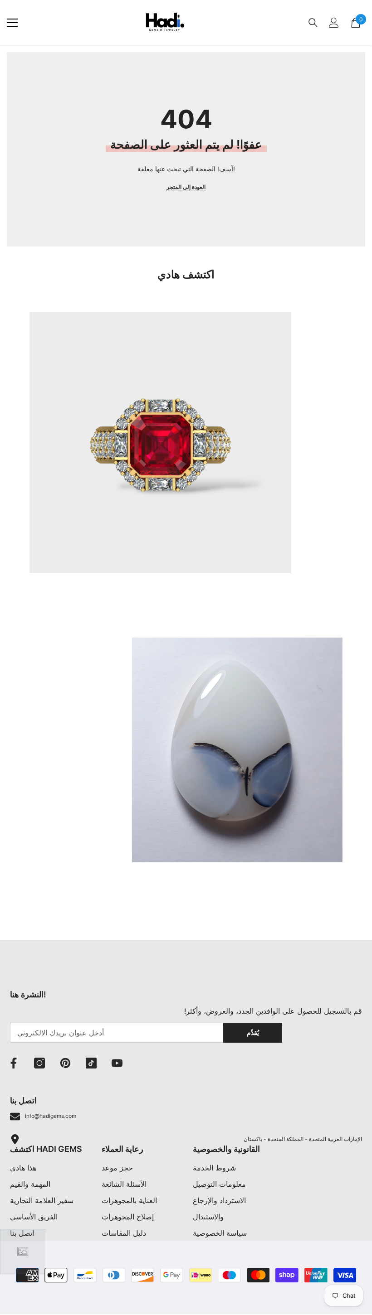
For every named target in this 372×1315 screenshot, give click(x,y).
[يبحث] (313, 22)
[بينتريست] (65, 1063)
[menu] (12, 22)
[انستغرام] (39, 1063)
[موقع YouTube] (117, 1063)
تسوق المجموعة (52, 610)
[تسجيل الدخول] (334, 23)
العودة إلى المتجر (186, 187)
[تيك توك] (91, 1063)
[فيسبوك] (13, 1063)
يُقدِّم (253, 1032)
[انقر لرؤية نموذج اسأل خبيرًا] (22, 1251)
